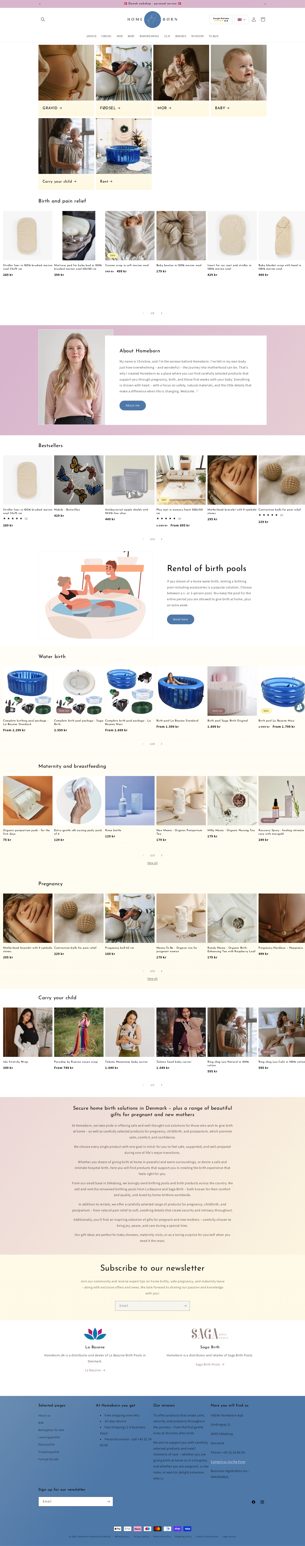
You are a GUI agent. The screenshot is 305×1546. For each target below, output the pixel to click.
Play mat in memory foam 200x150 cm (179, 511)
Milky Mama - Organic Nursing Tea (231, 830)
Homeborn (83, 1536)
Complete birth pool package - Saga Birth (78, 722)
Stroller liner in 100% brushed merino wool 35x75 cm (27, 267)
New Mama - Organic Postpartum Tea (179, 832)
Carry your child (57, 182)
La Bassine (93, 1370)
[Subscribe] (185, 1305)
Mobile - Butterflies (67, 509)
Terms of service (162, 1536)
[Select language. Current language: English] (241, 19)
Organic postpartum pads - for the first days (26, 832)
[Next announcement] (265, 4)
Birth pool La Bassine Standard (177, 720)
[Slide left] (143, 313)
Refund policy (122, 1536)
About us (44, 1415)
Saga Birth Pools (208, 1364)
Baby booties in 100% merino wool (178, 265)
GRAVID (50, 108)
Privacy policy (141, 1536)
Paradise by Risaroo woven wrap (76, 1062)
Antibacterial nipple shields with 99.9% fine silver (126, 511)
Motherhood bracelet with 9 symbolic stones (232, 511)
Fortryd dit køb (48, 1459)
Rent (104, 182)
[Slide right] (161, 313)
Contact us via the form (228, 1462)
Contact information (207, 1536)
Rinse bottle (113, 830)
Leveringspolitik (49, 1437)
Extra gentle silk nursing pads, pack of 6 (78, 832)
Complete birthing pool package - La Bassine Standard (25, 722)
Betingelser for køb (51, 1430)
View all (152, 863)
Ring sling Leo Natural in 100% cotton (228, 1064)
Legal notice (229, 1536)
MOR (162, 108)
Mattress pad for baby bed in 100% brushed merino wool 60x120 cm (78, 267)
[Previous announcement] (39, 4)
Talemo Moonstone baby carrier (126, 1062)
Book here (180, 619)
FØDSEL (108, 108)
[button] (43, 19)
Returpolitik (46, 1444)
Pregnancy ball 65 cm (119, 948)
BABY (220, 108)
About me (133, 405)
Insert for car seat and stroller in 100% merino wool (229, 267)
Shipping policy (183, 1536)
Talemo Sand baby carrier (174, 1062)
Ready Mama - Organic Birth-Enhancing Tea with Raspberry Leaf (231, 950)
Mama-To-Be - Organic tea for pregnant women (177, 950)
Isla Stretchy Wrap (15, 1062)
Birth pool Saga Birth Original (227, 720)
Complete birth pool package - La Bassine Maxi (128, 722)
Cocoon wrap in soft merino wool (127, 265)
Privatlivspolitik (48, 1452)
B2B (41, 1423)
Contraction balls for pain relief (75, 948)
